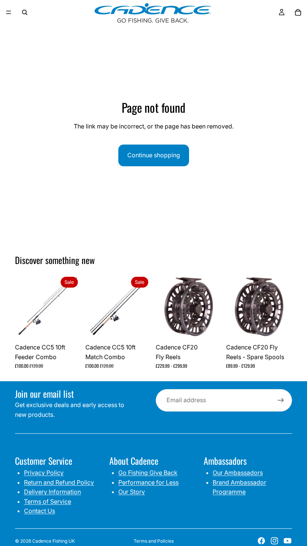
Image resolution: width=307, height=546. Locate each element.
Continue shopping (153, 155)
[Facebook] (261, 540)
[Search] (24, 12)
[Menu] (8, 12)
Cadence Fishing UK (53, 541)
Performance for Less (148, 482)
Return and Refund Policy (59, 482)
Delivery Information (52, 491)
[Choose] (210, 328)
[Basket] (298, 12)
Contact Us (39, 511)
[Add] (69, 328)
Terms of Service (47, 501)
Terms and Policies (154, 541)
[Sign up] (281, 400)
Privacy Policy (44, 472)
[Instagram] (274, 540)
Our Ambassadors (238, 472)
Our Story (131, 491)
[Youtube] (287, 540)
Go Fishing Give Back (147, 472)
